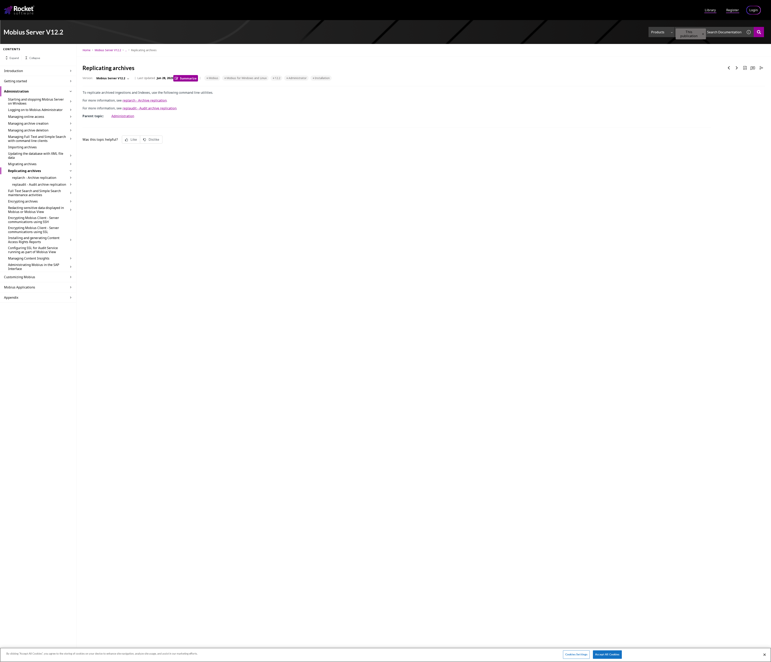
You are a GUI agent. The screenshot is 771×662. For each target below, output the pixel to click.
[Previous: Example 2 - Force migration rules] (729, 68)
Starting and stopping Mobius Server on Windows (36, 101)
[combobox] (709, 32)
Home (87, 50)
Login (753, 10)
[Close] (764, 654)
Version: (88, 78)
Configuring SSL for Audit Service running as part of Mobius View (33, 250)
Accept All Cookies (607, 654)
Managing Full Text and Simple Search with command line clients (37, 139)
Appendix (11, 297)
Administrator (298, 78)
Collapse (34, 58)
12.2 (277, 78)
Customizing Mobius (19, 277)
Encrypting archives (23, 201)
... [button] (126, 50)
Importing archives (22, 147)
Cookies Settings (576, 654)
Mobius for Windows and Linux (246, 78)
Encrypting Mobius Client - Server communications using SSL (33, 230)
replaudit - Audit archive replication (39, 184)
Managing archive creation (28, 123)
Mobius (213, 78)
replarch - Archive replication (34, 177)
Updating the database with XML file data (35, 156)
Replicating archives (24, 171)
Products (657, 32)
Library (710, 10)
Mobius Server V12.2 (108, 50)
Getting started (15, 81)
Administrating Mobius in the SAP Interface (33, 267)
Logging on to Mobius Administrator (35, 110)
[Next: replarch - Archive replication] (737, 68)
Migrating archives (22, 164)
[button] (703, 34)
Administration (16, 91)
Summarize (188, 78)
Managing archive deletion (28, 130)
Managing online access (26, 116)
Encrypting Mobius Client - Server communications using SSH (33, 220)
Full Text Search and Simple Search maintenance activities (34, 193)
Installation (322, 78)
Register (732, 10)
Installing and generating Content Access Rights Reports (33, 240)
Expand (14, 58)
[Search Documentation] (759, 32)
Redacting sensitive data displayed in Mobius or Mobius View (36, 210)
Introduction (13, 71)
